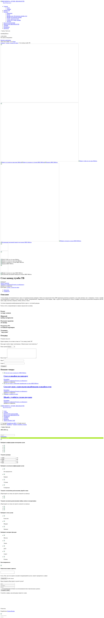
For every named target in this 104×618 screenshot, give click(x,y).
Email (2, 363)
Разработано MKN (12, 423)
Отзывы (9, 9)
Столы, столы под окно (13, 18)
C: (1, 461)
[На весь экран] (4, 615)
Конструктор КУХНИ (9, 23)
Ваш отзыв (4, 357)
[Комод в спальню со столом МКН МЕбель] (33, 162)
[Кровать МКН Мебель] (51, 162)
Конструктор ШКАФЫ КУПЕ (11, 24)
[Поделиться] (2, 615)
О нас (8, 7)
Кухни (8, 14)
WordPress (9, 424)
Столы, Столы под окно (12, 43)
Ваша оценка (4, 346)
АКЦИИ (6, 25)
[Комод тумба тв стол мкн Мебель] (88, 161)
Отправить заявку (5, 590)
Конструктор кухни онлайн (11, 413)
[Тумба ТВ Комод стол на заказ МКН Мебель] (40, 102)
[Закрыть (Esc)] (1, 615)
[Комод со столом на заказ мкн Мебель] (11, 162)
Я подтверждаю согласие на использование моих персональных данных (21, 588)
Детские (9, 21)
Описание (6, 290)
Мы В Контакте (7, 3)
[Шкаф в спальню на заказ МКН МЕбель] (70, 241)
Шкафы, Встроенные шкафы (14, 17)
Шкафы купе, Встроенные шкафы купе (17, 16)
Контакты (6, 28)
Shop (14, 41)
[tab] (53, 290)
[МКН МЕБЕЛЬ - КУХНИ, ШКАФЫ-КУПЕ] (12, 1)
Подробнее (6, 379)
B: (1, 459)
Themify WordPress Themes (20, 424)
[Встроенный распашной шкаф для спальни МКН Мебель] (16, 242)
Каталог (6, 12)
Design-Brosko (11, 611)
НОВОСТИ (7, 10)
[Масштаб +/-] (5, 615)
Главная (6, 6)
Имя (2, 360)
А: (1, 457)
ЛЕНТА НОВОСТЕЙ (9, 420)
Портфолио (7, 27)
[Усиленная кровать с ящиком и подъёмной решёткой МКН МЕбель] (30, 241)
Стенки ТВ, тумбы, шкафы (14, 20)
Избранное (9, 13)
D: (1, 462)
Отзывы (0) (7, 291)
